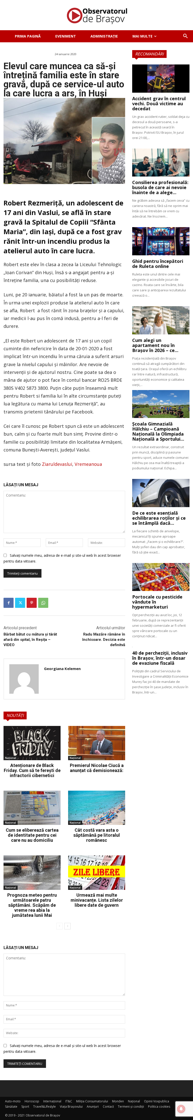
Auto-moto (13, 1101)
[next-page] (67, 926)
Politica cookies (159, 1106)
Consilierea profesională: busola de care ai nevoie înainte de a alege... (160, 187)
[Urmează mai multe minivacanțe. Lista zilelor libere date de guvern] (96, 872)
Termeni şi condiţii (131, 1106)
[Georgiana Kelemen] (24, 679)
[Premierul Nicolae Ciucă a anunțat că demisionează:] (96, 743)
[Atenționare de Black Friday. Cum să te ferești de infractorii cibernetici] (32, 743)
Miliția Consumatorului (92, 1101)
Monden (118, 1101)
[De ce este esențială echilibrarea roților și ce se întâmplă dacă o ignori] (160, 493)
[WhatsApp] (43, 603)
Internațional (52, 1101)
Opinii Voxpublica (156, 1101)
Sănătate (11, 1106)
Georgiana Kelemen (62, 668)
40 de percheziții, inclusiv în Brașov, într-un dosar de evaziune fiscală (159, 658)
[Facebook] (9, 603)
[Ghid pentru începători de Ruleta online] (160, 241)
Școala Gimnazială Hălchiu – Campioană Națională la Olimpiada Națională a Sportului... (158, 431)
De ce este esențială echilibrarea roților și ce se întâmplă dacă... (159, 518)
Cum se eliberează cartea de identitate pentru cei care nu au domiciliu (32, 835)
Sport (25, 1106)
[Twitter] (20, 603)
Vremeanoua (88, 464)
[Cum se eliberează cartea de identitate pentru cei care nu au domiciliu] (32, 808)
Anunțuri (93, 1106)
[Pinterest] (32, 603)
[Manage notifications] (181, 1109)
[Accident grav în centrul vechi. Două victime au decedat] (160, 78)
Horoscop (32, 1101)
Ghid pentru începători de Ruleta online (157, 263)
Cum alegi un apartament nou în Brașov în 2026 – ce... (155, 345)
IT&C (68, 1101)
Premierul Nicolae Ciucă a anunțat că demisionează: (97, 768)
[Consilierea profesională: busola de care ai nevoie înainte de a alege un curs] (160, 163)
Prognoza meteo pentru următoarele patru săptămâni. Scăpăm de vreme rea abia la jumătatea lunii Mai (32, 905)
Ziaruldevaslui (57, 464)
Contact (108, 1106)
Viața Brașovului (71, 1106)
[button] (185, 36)
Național (10, 758)
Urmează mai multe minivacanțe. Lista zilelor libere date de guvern (97, 900)
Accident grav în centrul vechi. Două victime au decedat (159, 103)
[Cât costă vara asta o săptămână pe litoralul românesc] (96, 808)
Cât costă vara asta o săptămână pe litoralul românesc (96, 835)
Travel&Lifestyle (44, 1106)
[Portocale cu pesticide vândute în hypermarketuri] (160, 577)
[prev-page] (59, 926)
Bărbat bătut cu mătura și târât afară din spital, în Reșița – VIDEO (30, 639)
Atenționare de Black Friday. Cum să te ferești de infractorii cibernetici (32, 770)
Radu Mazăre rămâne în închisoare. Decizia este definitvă (103, 639)
